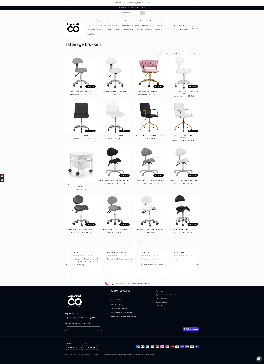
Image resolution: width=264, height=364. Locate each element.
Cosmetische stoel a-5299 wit (115, 136)
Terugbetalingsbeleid (109, 354)
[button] (90, 21)
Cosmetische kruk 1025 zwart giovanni (80, 229)
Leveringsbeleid (162, 298)
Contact (159, 306)
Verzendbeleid (138, 354)
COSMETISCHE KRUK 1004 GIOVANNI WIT (183, 180)
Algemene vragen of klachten (166, 295)
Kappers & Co (74, 354)
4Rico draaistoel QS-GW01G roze (149, 91)
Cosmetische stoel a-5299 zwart (80, 136)
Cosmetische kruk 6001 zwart (183, 229)
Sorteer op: (161, 54)
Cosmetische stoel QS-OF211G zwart (149, 136)
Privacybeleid (97, 354)
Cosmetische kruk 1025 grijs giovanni (115, 229)
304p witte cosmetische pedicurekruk (115, 91)
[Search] (142, 13)
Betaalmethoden (162, 302)
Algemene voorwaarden (125, 354)
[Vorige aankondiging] (65, 8)
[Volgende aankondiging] (198, 8)
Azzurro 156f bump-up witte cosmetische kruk (183, 92)
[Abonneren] (99, 328)
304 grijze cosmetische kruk (81, 91)
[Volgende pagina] (146, 242)
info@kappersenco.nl (123, 305)
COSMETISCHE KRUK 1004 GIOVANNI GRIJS (149, 180)
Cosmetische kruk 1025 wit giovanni (149, 229)
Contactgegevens (150, 354)
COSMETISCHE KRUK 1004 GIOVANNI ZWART (115, 180)
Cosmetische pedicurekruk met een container (80, 185)
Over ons (159, 291)
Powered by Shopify (85, 354)
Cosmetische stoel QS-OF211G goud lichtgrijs (183, 136)
